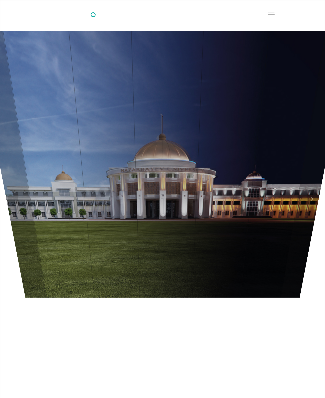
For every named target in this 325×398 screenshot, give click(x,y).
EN (273, 3)
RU (267, 3)
